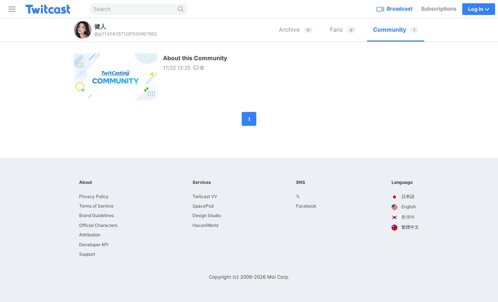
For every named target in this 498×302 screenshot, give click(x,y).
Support (87, 254)
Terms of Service (96, 206)
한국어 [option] (407, 217)
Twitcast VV (204, 196)
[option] (405, 197)
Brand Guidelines (96, 215)
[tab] (295, 30)
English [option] (408, 206)
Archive (294, 29)
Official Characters (98, 225)
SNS (300, 182)
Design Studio (206, 215)
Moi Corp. (278, 277)
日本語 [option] (407, 196)
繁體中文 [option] (409, 227)
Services (201, 182)
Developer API (93, 244)
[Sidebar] (10, 9)
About (85, 182)
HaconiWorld (205, 225)
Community (394, 29)
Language (402, 182)
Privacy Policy (94, 196)
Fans (341, 29)
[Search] (181, 9)
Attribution (89, 234)
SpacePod (203, 206)
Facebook (306, 206)
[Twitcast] (53, 9)
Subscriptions (438, 8)
